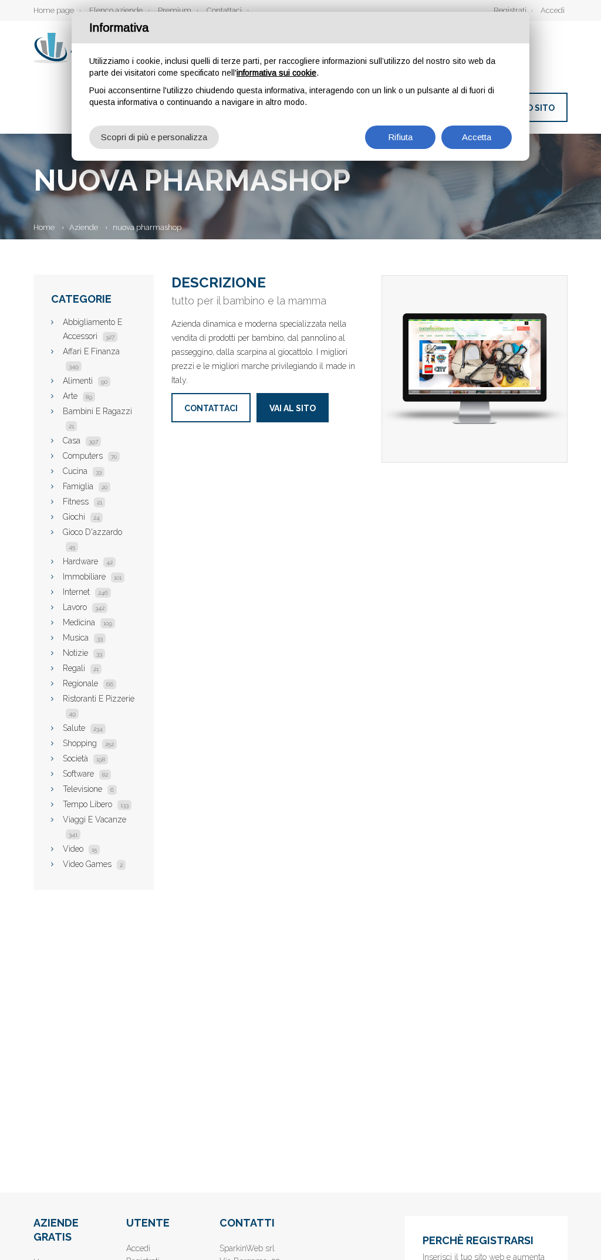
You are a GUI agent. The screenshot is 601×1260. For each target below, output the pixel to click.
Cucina (82, 471)
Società (84, 758)
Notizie (82, 653)
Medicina (87, 622)
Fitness (82, 501)
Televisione (88, 789)
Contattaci (224, 10)
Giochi (81, 516)
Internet (85, 592)
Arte (77, 396)
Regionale (88, 683)
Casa (80, 440)
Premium (174, 10)
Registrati (510, 10)
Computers (90, 455)
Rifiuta (400, 137)
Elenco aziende (116, 10)
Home (44, 227)
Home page (53, 10)
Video (80, 848)
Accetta (476, 137)
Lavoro (83, 607)
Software (85, 773)
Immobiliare (92, 576)
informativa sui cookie (276, 72)
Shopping (88, 743)
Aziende (83, 227)
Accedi (553, 10)
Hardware (88, 561)
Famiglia (85, 486)
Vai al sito (292, 408)
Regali (81, 668)
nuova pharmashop (147, 227)
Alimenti (85, 380)
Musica (83, 637)
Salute (83, 728)
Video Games (93, 864)
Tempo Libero (96, 804)
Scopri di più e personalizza (154, 137)
